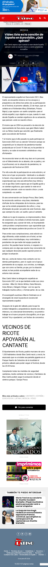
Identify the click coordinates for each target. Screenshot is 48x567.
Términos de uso (17, 551)
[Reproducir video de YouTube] (24, 79)
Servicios (38, 553)
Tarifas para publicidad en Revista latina (19, 553)
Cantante (30, 396)
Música (25, 398)
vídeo (33, 398)
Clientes (41, 555)
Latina (18, 398)
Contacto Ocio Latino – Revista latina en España (19, 555)
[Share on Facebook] (19, 63)
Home (6, 551)
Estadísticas (29, 551)
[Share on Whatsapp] (28, 63)
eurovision (7, 398)
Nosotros (39, 551)
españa (39, 396)
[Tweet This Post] (24, 63)
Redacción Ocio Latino (25, 55)
